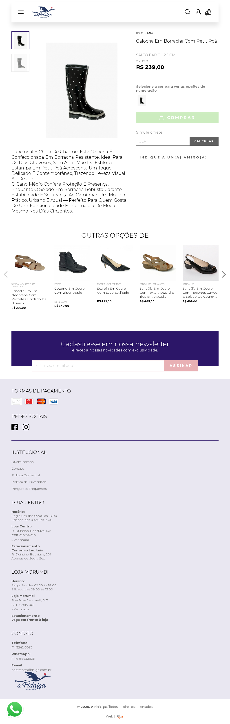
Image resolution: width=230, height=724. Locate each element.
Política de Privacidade (29, 482)
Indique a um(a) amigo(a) (173, 157)
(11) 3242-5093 (21, 645)
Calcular (204, 141)
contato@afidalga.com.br (31, 667)
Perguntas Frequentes (29, 489)
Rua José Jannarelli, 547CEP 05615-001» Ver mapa (29, 602)
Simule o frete (149, 132)
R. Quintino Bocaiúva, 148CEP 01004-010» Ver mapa (31, 533)
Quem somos (22, 462)
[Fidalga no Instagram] (26, 427)
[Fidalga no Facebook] (14, 427)
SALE (150, 33)
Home (140, 33)
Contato (17, 468)
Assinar (181, 366)
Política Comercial (25, 475)
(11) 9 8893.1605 (23, 656)
